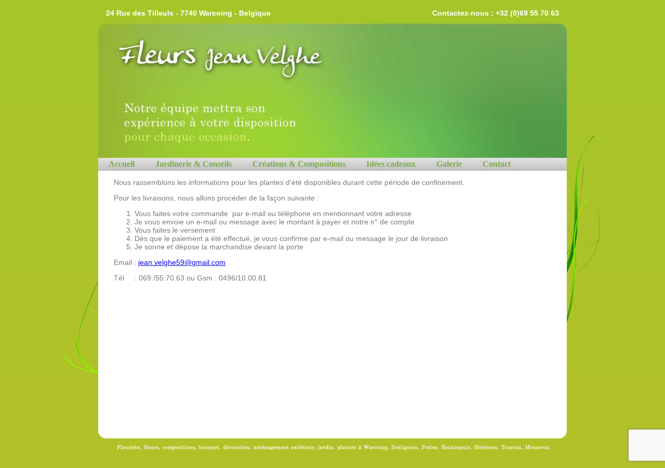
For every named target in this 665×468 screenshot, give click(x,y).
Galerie (449, 163)
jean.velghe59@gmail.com (181, 262)
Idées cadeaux (391, 163)
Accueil (122, 163)
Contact (497, 163)
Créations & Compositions (298, 163)
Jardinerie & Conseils (193, 163)
